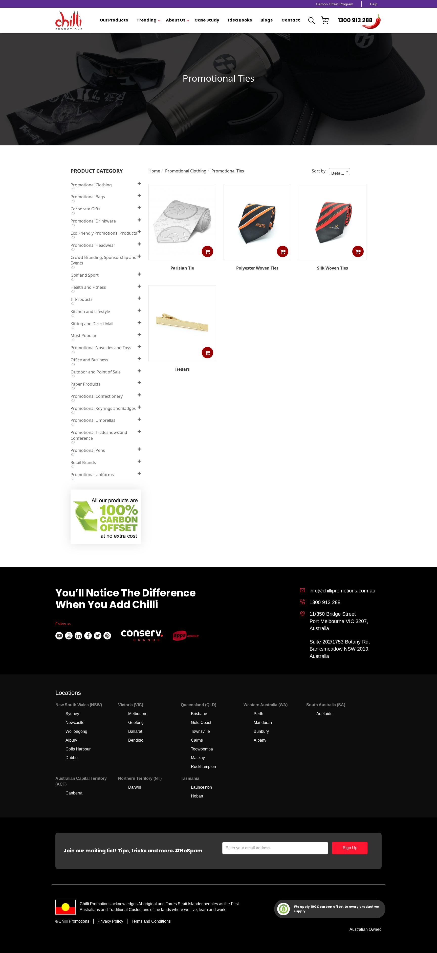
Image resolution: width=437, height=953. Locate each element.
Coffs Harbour (78, 749)
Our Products (114, 20)
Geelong (136, 722)
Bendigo (135, 740)
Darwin (134, 787)
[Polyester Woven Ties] (257, 256)
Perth (258, 714)
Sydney (72, 714)
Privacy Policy (110, 921)
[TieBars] (182, 357)
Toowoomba (202, 749)
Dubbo (71, 758)
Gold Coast (201, 722)
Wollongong (76, 731)
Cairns (197, 740)
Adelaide (324, 714)
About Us (175, 20)
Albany (260, 740)
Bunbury (261, 731)
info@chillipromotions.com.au (342, 590)
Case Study (206, 20)
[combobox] (339, 171)
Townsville (200, 731)
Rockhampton (203, 766)
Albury (71, 740)
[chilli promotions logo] (68, 20)
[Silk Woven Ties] (332, 256)
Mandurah (263, 722)
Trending (147, 20)
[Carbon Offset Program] (106, 518)
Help (373, 4)
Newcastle (74, 722)
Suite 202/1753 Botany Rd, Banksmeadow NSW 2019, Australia (340, 649)
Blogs (266, 20)
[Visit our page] (59, 635)
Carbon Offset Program (334, 4)
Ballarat (135, 731)
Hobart (197, 796)
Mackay (198, 758)
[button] (207, 251)
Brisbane (199, 714)
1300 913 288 (355, 20)
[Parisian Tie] (182, 256)
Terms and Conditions (151, 921)
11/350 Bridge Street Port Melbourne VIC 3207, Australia (339, 621)
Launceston (201, 787)
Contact (290, 20)
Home (154, 171)
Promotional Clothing (185, 171)
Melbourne (137, 714)
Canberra (73, 793)
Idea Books (240, 20)
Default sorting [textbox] (340, 172)
